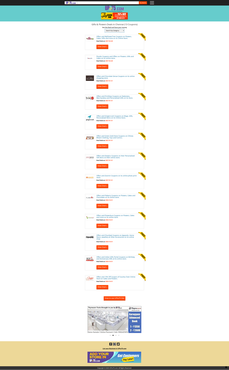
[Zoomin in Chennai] (90, 177)
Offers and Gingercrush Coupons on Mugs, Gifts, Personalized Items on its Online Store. (114, 117)
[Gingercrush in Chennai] (90, 118)
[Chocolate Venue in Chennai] (90, 78)
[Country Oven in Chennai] (90, 279)
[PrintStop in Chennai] (90, 98)
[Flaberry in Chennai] (90, 197)
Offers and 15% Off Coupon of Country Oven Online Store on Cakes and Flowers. (115, 278)
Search (143, 3)
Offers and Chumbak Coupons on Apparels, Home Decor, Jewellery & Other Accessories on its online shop (115, 237)
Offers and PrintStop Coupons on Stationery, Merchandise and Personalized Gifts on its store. (114, 97)
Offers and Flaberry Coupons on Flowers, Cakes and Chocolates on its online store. (115, 196)
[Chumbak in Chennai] (90, 237)
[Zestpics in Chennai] (90, 158)
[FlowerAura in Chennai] (90, 217)
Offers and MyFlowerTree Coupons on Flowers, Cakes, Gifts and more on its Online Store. (114, 37)
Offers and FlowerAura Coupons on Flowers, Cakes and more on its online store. (115, 216)
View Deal (102, 46)
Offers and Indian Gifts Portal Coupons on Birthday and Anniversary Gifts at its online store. (115, 258)
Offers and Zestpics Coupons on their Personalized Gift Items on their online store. (115, 157)
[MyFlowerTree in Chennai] (90, 38)
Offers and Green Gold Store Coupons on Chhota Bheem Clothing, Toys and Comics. (114, 137)
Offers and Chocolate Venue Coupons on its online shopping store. (115, 77)
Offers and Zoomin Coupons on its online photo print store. (116, 177)
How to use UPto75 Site (114, 298)
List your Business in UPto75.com (114, 349)
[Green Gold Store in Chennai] (90, 138)
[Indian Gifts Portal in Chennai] (90, 259)
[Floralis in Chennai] (90, 58)
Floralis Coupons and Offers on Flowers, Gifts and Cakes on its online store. (115, 57)
